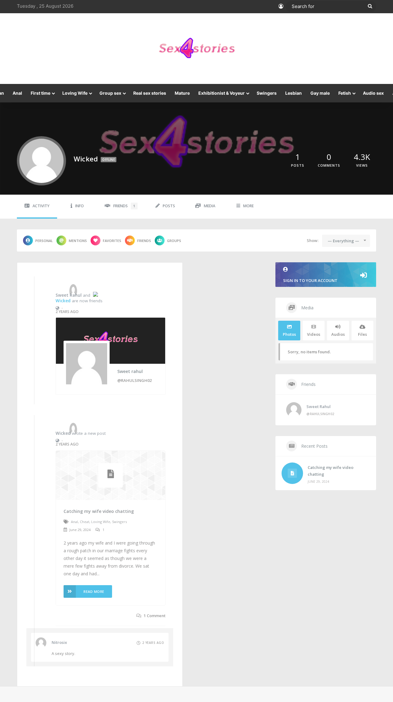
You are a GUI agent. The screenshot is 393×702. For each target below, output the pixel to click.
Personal (44, 240)
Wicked (63, 300)
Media (209, 205)
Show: (312, 240)
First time (40, 93)
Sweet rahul (69, 295)
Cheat (84, 521)
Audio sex (373, 93)
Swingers (267, 93)
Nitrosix (59, 642)
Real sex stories (149, 93)
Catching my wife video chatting (99, 511)
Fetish (344, 93)
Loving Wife (75, 93)
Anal (17, 93)
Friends (124, 205)
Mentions (78, 240)
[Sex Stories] (196, 49)
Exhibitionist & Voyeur (221, 93)
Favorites (112, 240)
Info (79, 205)
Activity (41, 205)
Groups (174, 240)
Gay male (320, 93)
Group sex (110, 93)
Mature (182, 93)
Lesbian (293, 93)
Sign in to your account (310, 280)
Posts (169, 205)
